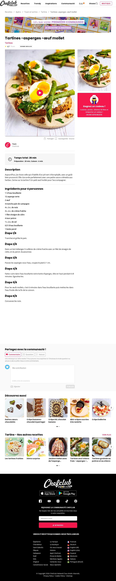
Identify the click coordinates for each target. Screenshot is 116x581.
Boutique (106, 3)
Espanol (73, 553)
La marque (54, 542)
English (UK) (74, 547)
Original (36, 562)
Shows (92, 3)
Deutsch (73, 544)
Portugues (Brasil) (76, 562)
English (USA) (75, 550)
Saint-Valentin (38, 547)
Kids (34, 559)
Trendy (37, 3)
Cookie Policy (60, 576)
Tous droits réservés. (72, 573)
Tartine (44, 12)
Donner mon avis (26, 46)
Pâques (35, 550)
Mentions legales (56, 559)
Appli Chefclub (55, 553)
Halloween (37, 553)
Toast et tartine (30, 12)
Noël (34, 556)
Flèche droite (111, 407)
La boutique (54, 544)
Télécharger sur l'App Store (48, 493)
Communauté (68, 3)
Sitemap (69, 576)
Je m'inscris (58, 525)
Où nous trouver (56, 547)
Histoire (53, 550)
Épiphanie (36, 542)
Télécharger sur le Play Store (66, 493)
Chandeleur (37, 544)
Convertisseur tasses (40, 565)
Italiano (73, 559)
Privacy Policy (49, 576)
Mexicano (73, 556)
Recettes (25, 3)
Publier (70, 386)
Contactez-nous (55, 562)
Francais (73, 542)
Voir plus (106, 435)
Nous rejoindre (55, 565)
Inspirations (51, 3)
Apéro (18, 12)
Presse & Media (55, 556)
